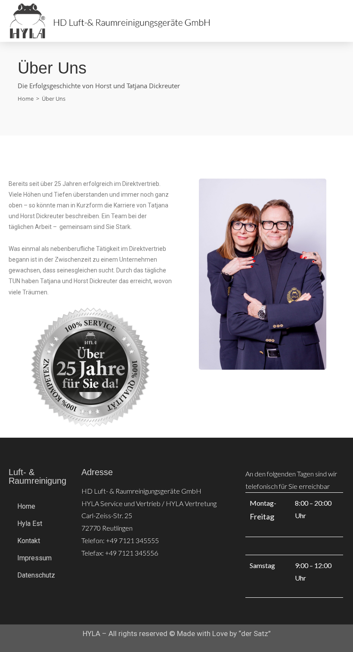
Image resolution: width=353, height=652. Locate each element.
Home (26, 506)
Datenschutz (36, 575)
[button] (310, 21)
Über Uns (53, 98)
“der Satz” (254, 633)
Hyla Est (29, 523)
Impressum (34, 558)
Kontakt (28, 541)
